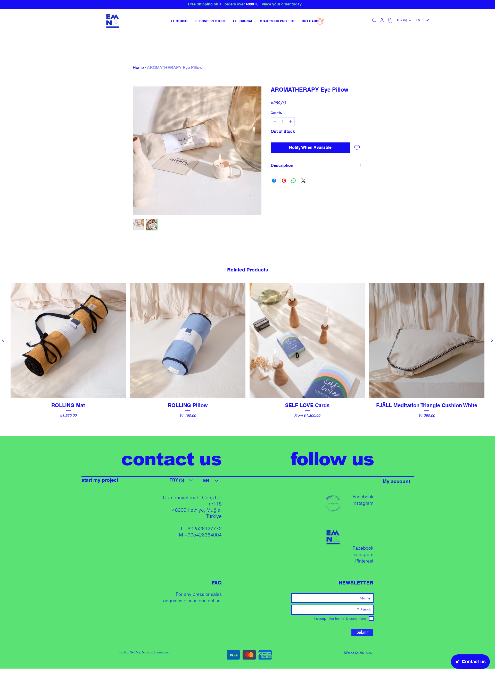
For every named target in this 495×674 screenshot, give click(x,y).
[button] (390, 20)
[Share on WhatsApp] (294, 181)
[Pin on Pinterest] (284, 181)
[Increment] (291, 121)
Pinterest (364, 561)
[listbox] (404, 20)
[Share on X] (303, 181)
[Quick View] (68, 340)
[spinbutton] (282, 121)
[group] (247, 357)
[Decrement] (274, 121)
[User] (382, 20)
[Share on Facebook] (274, 181)
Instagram (362, 503)
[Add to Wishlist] (357, 147)
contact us (209, 601)
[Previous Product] (3, 340)
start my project (99, 480)
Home (138, 67)
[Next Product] (492, 340)
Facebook (363, 497)
